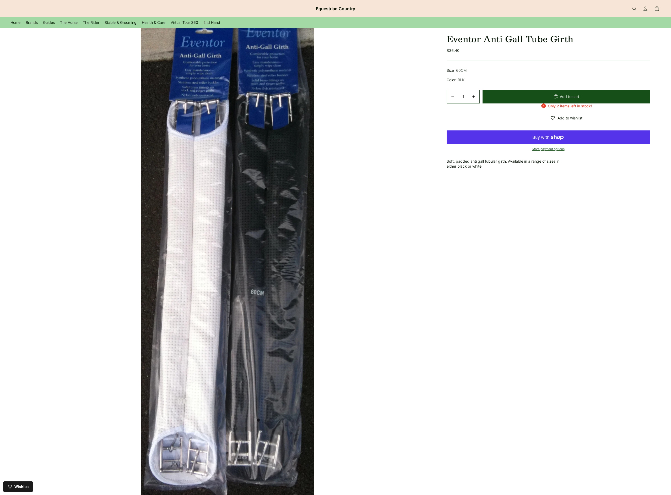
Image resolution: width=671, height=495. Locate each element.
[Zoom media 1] (227, 261)
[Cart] (657, 8)
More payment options (548, 149)
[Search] (634, 8)
